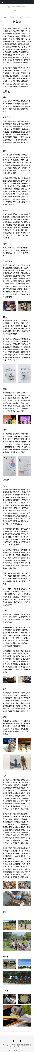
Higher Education (19, 1051)
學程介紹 (13, 17)
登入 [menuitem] (2, 2)
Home (6, 17)
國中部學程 (21, 17)
